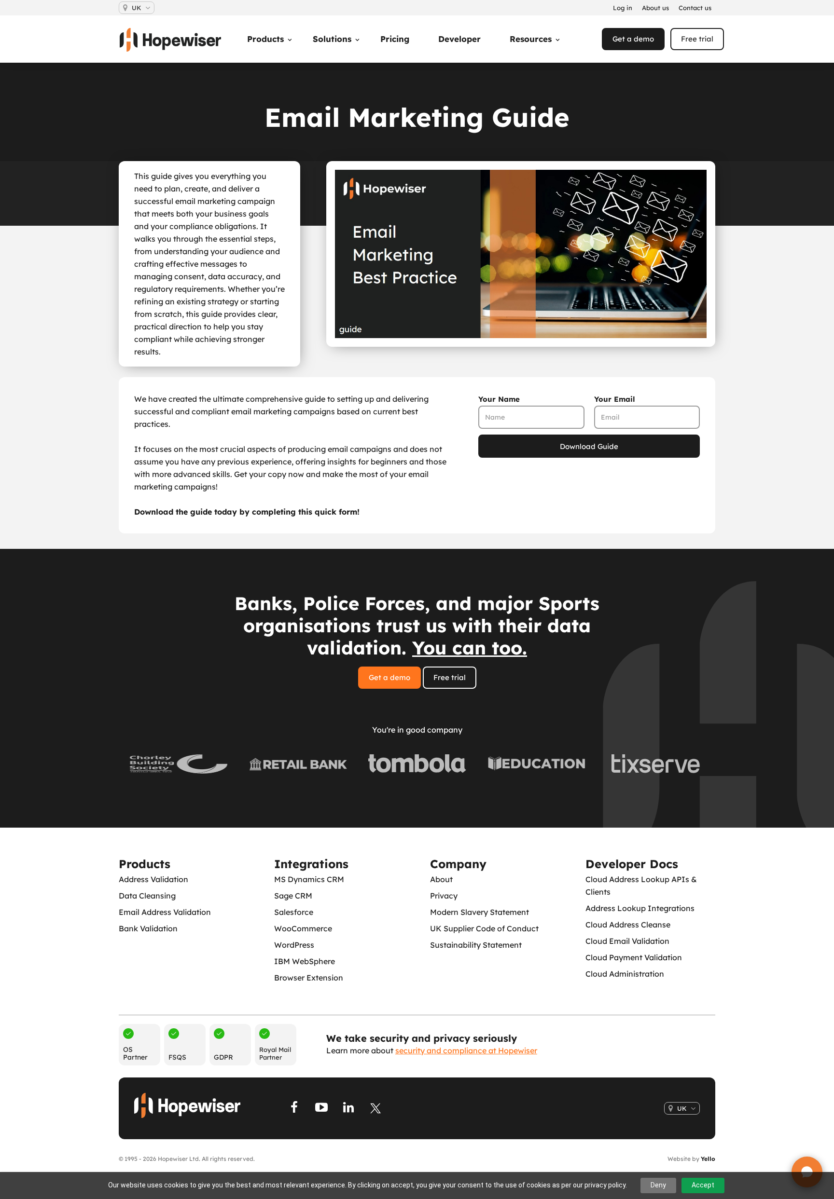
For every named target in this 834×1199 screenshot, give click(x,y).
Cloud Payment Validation (633, 957)
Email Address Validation (165, 912)
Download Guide (589, 446)
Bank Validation (148, 928)
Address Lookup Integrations (640, 908)
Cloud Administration (624, 974)
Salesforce (293, 912)
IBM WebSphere (304, 961)
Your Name (499, 399)
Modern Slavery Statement (479, 912)
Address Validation (153, 879)
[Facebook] (294, 1108)
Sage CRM (293, 895)
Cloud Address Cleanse (627, 924)
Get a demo (633, 38)
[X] (375, 1108)
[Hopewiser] (175, 39)
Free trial (697, 38)
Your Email (614, 399)
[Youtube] (321, 1108)
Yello (708, 1158)
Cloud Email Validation (627, 941)
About (441, 879)
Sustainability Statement (476, 945)
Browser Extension (308, 977)
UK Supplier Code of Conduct (484, 928)
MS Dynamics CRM (309, 879)
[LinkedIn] (348, 1108)
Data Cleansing (147, 895)
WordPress (294, 945)
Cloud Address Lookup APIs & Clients (641, 885)
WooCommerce (303, 928)
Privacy (444, 895)
